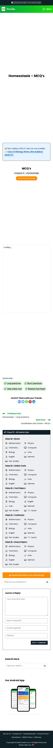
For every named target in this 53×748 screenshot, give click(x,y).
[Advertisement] (26, 44)
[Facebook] (19, 401)
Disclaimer (16, 737)
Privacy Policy (42, 734)
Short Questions (34, 383)
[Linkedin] (33, 401)
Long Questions (14, 383)
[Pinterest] (30, 401)
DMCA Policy (27, 737)
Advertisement (29, 734)
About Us (6, 734)
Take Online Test (14, 389)
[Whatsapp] (26, 401)
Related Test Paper (36, 389)
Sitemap (37, 737)
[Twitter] (23, 401)
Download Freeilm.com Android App (27, 2)
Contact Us (16, 734)
